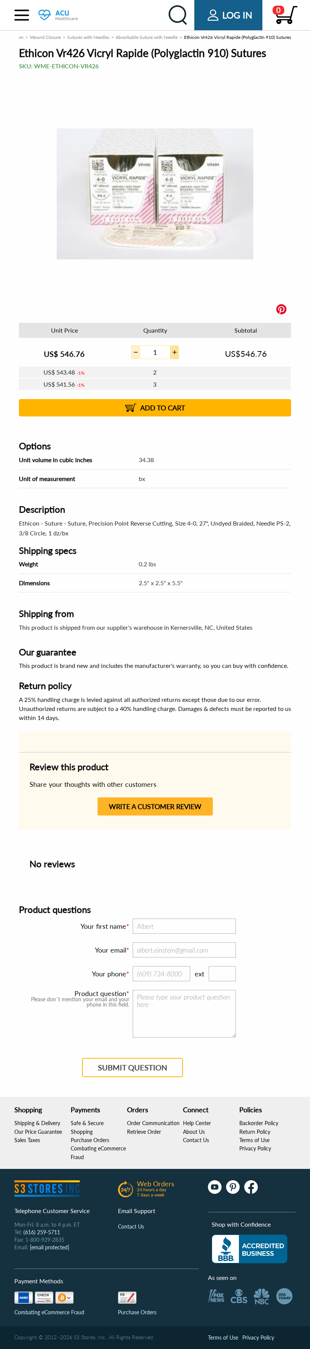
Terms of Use (254, 1140)
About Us (194, 1132)
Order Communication (153, 1123)
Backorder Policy (258, 1123)
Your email (110, 950)
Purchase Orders (90, 1140)
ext (199, 974)
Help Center (197, 1123)
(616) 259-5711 (41, 1232)
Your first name (103, 926)
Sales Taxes (27, 1140)
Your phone (109, 974)
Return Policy (254, 1132)
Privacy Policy (255, 1148)
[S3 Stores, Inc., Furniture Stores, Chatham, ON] (249, 1249)
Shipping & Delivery (37, 1123)
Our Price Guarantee (38, 1132)
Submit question (132, 1067)
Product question (100, 993)
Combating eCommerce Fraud (49, 1312)
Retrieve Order (144, 1132)
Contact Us (196, 1140)
